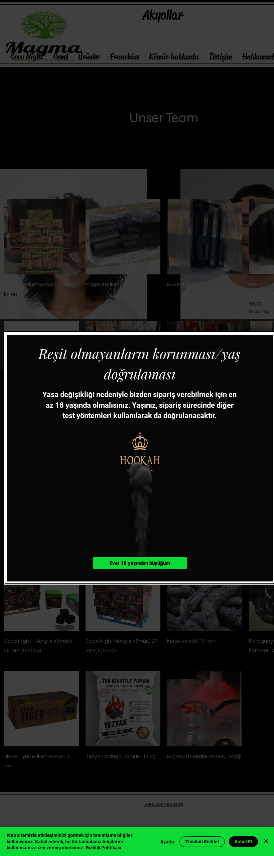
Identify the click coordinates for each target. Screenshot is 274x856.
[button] (139, 563)
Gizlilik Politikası (103, 847)
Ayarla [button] (167, 841)
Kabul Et (243, 841)
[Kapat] (266, 841)
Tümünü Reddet (202, 841)
